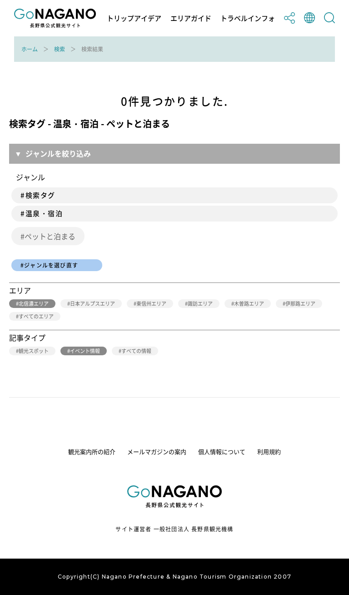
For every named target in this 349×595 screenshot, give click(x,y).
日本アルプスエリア (92, 304)
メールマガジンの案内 (156, 451)
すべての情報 (136, 351)
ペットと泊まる (50, 236)
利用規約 (269, 451)
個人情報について (221, 451)
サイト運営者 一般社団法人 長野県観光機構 (174, 529)
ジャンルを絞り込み (58, 153)
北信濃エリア (34, 304)
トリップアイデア (134, 18)
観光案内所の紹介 (91, 451)
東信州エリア (151, 304)
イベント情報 (85, 351)
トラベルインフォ (247, 18)
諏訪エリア (200, 304)
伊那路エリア (300, 304)
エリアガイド (190, 18)
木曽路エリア (249, 304)
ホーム (29, 49)
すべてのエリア (36, 316)
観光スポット (34, 351)
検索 (59, 49)
